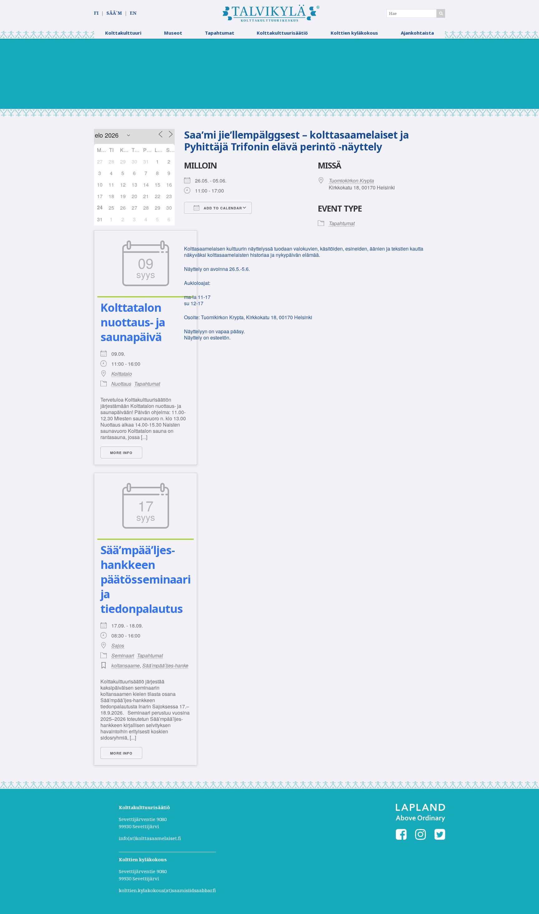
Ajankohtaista (417, 33)
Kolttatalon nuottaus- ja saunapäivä (132, 322)
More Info (121, 452)
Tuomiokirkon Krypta (351, 180)
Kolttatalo (121, 373)
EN (133, 13)
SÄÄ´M (114, 13)
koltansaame (125, 665)
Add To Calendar (222, 208)
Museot (173, 33)
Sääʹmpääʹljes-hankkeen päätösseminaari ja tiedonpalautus (145, 579)
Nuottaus (121, 383)
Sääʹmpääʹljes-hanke (165, 665)
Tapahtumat (219, 33)
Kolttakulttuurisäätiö (282, 33)
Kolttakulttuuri (123, 33)
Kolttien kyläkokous (354, 33)
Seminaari (122, 655)
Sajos (117, 645)
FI (96, 13)
